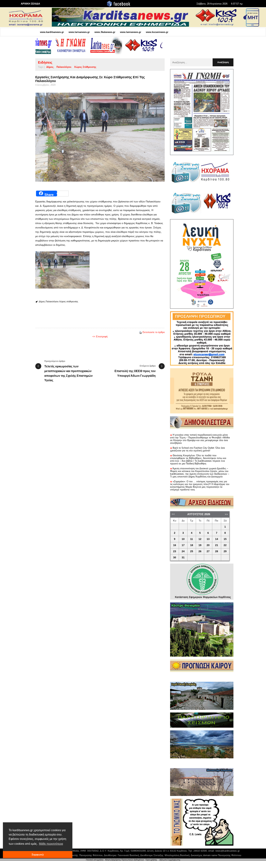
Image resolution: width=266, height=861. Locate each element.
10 (183, 539)
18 (191, 545)
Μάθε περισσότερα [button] (51, 843)
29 (225, 551)
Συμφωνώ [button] (38, 854)
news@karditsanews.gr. (227, 850)
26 (200, 551)
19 (200, 545)
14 (216, 539)
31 (183, 557)
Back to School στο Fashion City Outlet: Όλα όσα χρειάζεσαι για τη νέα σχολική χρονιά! (197, 449)
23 (174, 551)
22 (225, 545)
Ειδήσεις (45, 62)
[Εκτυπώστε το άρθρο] (140, 332)
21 (216, 545)
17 (183, 545)
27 (208, 551)
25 (191, 551)
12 (200, 539)
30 (174, 557)
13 (208, 539)
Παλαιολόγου (63, 67)
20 (208, 545)
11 (191, 539)
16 (174, 545)
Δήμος (50, 67)
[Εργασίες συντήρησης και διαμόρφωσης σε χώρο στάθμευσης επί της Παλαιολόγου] (100, 137)
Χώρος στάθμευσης (85, 67)
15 (225, 539)
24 (183, 551)
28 (216, 551)
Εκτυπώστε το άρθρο (154, 332)
